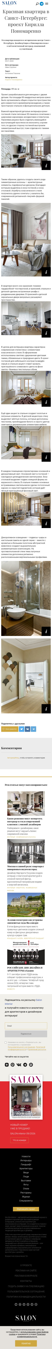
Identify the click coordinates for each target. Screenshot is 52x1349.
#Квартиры (20, 888)
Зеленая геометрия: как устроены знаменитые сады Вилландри (25, 921)
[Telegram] (33, 729)
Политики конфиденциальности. (31, 1335)
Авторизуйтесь (13, 758)
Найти (37, 3)
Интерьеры (26, 1160)
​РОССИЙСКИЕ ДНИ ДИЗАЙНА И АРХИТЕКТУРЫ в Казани (24, 969)
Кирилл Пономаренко (13, 80)
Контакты (26, 1281)
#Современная (31, 888)
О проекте (26, 1265)
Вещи (26, 1172)
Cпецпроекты (26, 1200)
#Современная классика (26, 837)
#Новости (11, 989)
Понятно (26, 1343)
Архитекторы (26, 1168)
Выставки (26, 1180)
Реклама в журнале (26, 1275)
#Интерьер (11, 837)
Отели (26, 1188)
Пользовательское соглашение (26, 1291)
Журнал (26, 1196)
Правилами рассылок (37, 1049)
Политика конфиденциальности (26, 1296)
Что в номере (19, 1140)
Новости (26, 1156)
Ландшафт (26, 1164)
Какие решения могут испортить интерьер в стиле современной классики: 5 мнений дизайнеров (24, 821)
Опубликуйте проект (26, 1209)
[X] (21, 729)
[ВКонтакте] (27, 729)
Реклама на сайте (26, 1270)
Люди (26, 1176)
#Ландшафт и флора (15, 938)
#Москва (10, 890)
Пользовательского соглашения (21, 1047)
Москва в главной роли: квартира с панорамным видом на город (25, 868)
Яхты (26, 1184)
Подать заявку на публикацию (26, 1286)
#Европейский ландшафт (34, 938)
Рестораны (26, 1192)
